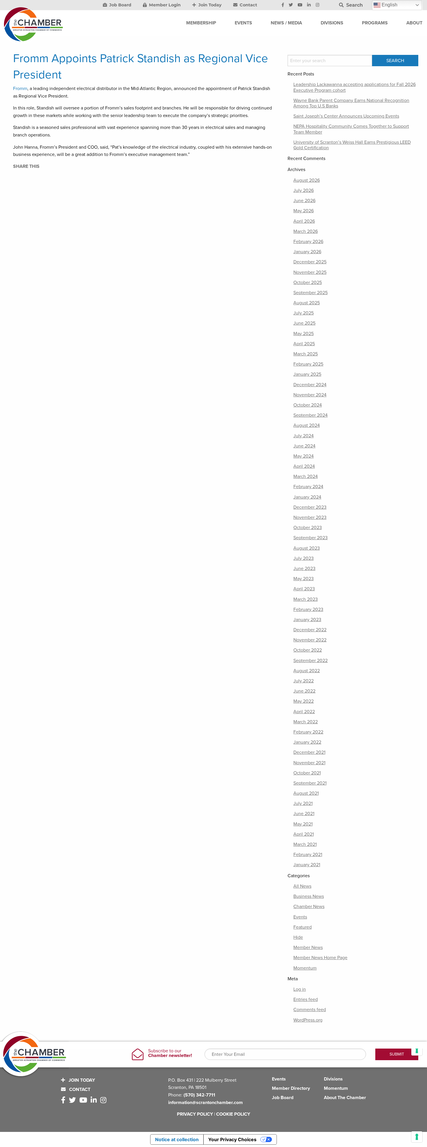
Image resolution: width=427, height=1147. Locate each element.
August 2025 (306, 303)
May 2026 (303, 211)
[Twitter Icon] (291, 5)
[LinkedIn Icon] (309, 5)
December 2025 (309, 262)
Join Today (209, 5)
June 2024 (304, 446)
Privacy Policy (195, 1114)
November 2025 (309, 272)
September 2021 (309, 783)
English (389, 4)
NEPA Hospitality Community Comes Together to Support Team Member (351, 129)
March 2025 (305, 354)
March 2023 (305, 599)
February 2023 (308, 609)
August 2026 (306, 180)
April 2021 (303, 834)
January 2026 (307, 252)
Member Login (164, 5)
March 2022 (305, 722)
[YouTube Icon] (300, 5)
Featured (302, 927)
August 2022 (306, 671)
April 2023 (304, 589)
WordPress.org (307, 1020)
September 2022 (310, 661)
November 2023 (309, 517)
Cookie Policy (233, 1114)
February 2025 (308, 364)
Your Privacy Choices (232, 1139)
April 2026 (304, 221)
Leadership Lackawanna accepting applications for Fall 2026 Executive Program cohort (354, 87)
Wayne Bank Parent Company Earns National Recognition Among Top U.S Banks (351, 103)
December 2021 (309, 752)
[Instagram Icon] (318, 5)
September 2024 (310, 415)
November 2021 (309, 763)
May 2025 (303, 334)
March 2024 (305, 476)
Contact (247, 5)
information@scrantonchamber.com (205, 1102)
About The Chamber (345, 1097)
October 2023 (307, 528)
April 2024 (304, 466)
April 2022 (304, 712)
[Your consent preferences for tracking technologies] (416, 1136)
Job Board (119, 5)
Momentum (305, 968)
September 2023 (310, 538)
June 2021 (303, 814)
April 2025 (304, 344)
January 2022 (307, 742)
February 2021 (307, 854)
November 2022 (309, 640)
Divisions (333, 1079)
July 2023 (303, 558)
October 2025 (307, 282)
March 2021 (305, 844)
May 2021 (303, 824)
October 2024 (307, 405)
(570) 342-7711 (199, 1095)
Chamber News (308, 906)
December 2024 (309, 385)
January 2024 (307, 497)
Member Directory (291, 1088)
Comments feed (309, 1010)
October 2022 (307, 650)
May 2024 (303, 456)
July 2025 (303, 313)
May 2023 (303, 579)
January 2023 (307, 620)
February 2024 (308, 487)
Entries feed (305, 999)
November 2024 (309, 395)
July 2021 (303, 803)
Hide (298, 937)
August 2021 (306, 793)
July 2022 (303, 681)
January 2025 (307, 374)
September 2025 (310, 293)
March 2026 (305, 231)
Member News (308, 947)
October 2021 (307, 773)
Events (300, 917)
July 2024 (303, 436)
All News (302, 886)
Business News (308, 896)
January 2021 (306, 865)
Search (354, 5)
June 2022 (304, 691)
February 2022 (308, 732)
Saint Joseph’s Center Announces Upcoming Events (346, 116)
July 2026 (303, 190)
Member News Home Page (320, 958)
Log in (299, 989)
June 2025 (304, 323)
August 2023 (306, 548)
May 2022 (303, 701)
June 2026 (304, 201)
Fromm (20, 88)
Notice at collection (177, 1139)
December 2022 (309, 630)
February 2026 (308, 241)
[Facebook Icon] (282, 5)
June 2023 (304, 568)
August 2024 (306, 425)
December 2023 (309, 507)
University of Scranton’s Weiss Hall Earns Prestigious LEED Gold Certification (352, 145)
